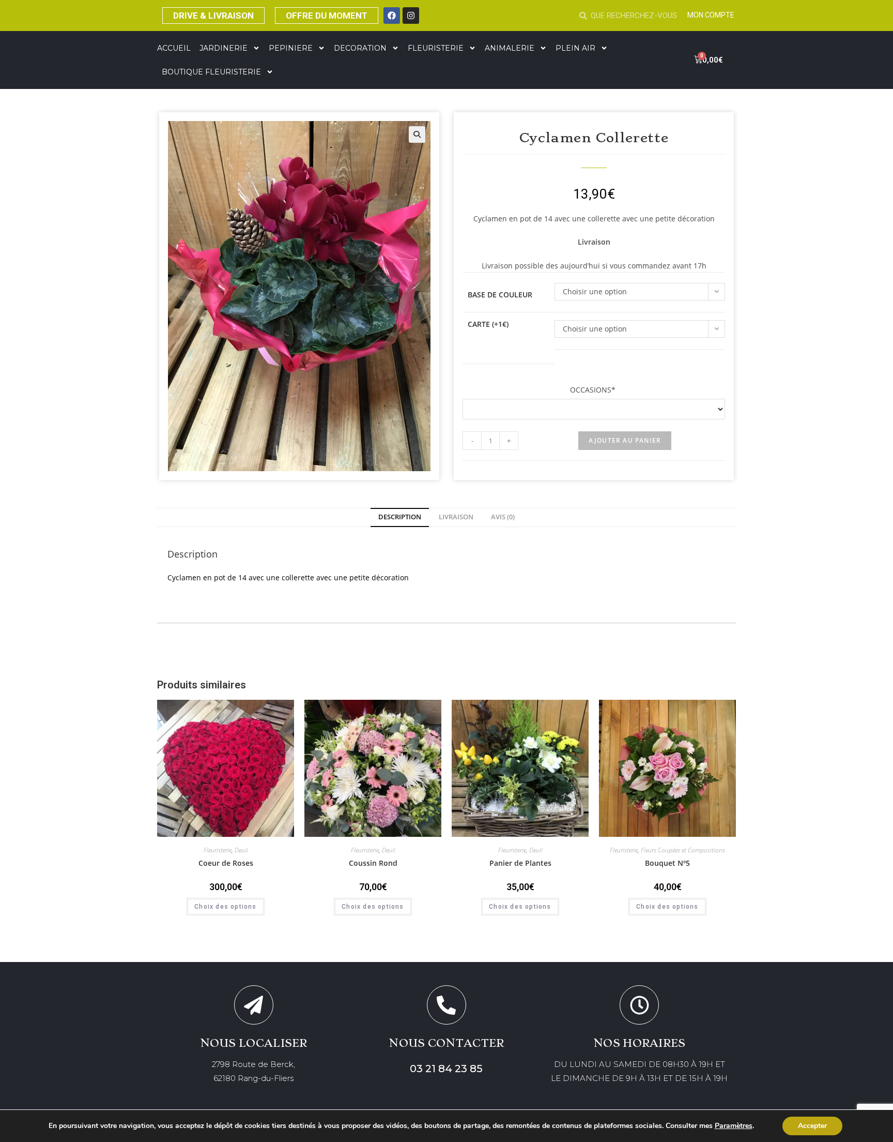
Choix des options (225, 906)
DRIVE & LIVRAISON (213, 15)
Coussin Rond (373, 863)
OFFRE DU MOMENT (326, 15)
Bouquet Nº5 (667, 863)
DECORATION (360, 48)
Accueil (174, 48)
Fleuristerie (218, 850)
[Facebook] (391, 15)
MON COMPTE (710, 15)
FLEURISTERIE (436, 48)
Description (399, 517)
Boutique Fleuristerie (211, 72)
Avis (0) (503, 517)
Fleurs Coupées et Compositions (683, 850)
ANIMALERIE (509, 48)
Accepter (812, 1126)
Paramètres (733, 1126)
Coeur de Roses (225, 863)
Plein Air (575, 48)
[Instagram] (411, 15)
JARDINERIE (223, 48)
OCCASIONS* (594, 390)
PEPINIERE (291, 48)
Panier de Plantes (520, 863)
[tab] (400, 517)
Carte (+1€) (488, 324)
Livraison (456, 517)
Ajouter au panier (625, 440)
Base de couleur (500, 294)
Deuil (241, 850)
